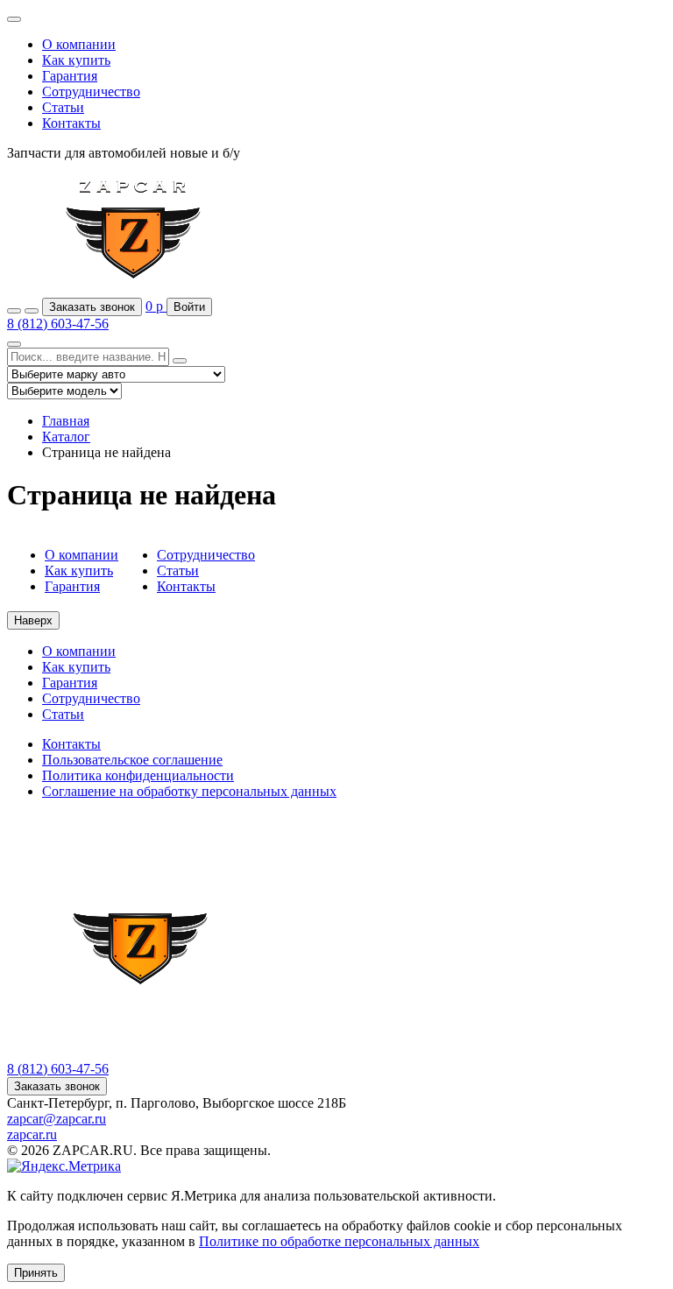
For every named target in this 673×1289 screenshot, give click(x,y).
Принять (36, 1272)
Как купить (76, 60)
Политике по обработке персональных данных (339, 1241)
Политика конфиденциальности (138, 775)
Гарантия (69, 75)
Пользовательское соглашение (132, 759)
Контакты (71, 123)
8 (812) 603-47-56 (58, 323)
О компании (79, 44)
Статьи (63, 107)
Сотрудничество (91, 91)
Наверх (33, 620)
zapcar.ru (32, 1134)
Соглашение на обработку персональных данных (189, 791)
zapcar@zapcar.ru (56, 1118)
